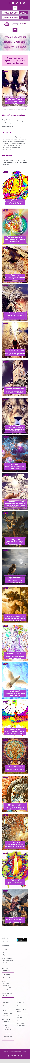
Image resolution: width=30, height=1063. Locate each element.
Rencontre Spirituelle (20, 1016)
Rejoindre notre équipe (21, 1010)
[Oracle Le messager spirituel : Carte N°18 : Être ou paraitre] (15, 776)
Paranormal (6, 978)
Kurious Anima (7, 1033)
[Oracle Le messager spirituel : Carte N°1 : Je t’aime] (15, 171)
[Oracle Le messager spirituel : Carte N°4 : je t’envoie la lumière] (15, 285)
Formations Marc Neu (7, 1038)
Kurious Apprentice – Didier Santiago (7, 1027)
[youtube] (13, 2)
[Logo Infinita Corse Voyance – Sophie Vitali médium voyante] (15, 23)
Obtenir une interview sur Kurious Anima (21, 1023)
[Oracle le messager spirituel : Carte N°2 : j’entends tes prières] (15, 209)
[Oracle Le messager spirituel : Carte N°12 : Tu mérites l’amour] (15, 587)
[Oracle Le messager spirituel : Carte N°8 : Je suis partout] (15, 436)
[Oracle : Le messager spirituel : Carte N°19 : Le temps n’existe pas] (15, 814)
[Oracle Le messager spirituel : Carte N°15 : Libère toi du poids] (15, 71)
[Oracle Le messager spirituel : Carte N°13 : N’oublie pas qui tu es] (15, 625)
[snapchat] (20, 2)
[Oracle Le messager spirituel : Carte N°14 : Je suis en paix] (15, 663)
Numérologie (6, 974)
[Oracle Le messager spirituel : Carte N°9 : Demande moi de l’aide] (15, 474)
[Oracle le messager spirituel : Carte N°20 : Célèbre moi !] (15, 852)
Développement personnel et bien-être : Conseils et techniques (8, 962)
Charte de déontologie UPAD (6, 1008)
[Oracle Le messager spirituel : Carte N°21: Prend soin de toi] (15, 890)
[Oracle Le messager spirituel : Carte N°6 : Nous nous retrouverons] (15, 360)
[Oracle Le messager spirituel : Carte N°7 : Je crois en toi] (15, 398)
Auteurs (5, 949)
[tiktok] (16, 2)
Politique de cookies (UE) (6, 1020)
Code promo (20, 1006)
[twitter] (24, 2)
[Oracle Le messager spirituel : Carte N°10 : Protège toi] (15, 512)
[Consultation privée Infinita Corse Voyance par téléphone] (15, 16)
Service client (6, 1002)
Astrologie (6, 945)
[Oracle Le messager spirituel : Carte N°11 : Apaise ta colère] (15, 549)
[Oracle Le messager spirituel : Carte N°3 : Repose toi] (15, 247)
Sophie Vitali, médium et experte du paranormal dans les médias (8, 986)
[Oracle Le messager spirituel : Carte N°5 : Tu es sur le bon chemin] (15, 322)
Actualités (5, 942)
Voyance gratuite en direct (7, 995)
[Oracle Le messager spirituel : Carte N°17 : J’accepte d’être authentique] (15, 701)
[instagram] (9, 2)
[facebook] (5, 2)
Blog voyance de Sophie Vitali (7, 954)
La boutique (20, 1002)
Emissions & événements (6, 969)
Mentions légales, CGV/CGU (8, 1015)
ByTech (24, 1051)
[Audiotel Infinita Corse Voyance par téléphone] (15, 11)
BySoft (20, 1051)
